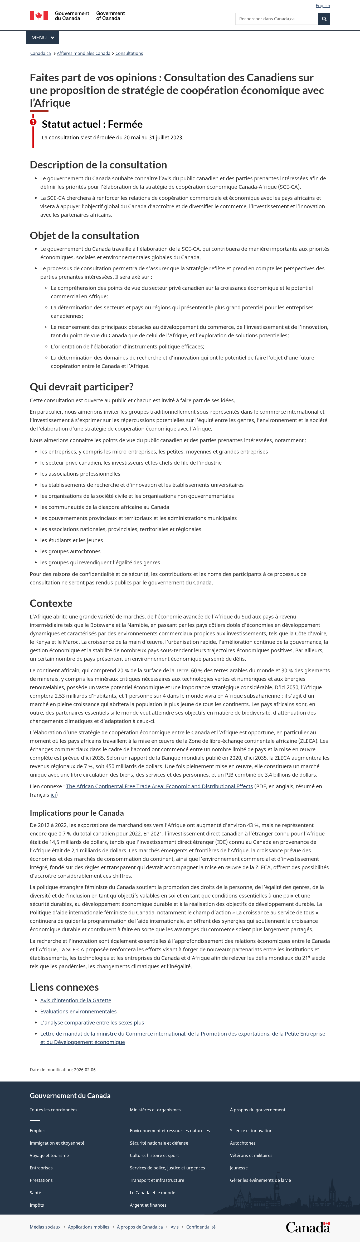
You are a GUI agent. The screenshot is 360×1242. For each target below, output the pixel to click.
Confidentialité (201, 1227)
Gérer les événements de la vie (260, 1180)
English (323, 5)
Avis (175, 1227)
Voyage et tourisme (49, 1155)
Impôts (37, 1205)
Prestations (41, 1180)
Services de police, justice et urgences (167, 1168)
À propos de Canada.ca (140, 1227)
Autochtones (243, 1143)
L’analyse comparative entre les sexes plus (92, 1022)
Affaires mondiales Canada (83, 53)
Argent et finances (148, 1205)
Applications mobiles (88, 1227)
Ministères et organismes (155, 1110)
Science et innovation (251, 1131)
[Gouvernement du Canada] (77, 16)
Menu (39, 37)
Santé (35, 1193)
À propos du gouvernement (257, 1110)
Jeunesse (239, 1168)
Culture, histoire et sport (154, 1155)
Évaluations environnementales (78, 1011)
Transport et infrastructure (157, 1180)
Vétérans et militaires (251, 1155)
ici (53, 794)
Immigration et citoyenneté (57, 1143)
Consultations (129, 53)
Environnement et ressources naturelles (170, 1131)
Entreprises (41, 1168)
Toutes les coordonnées (53, 1110)
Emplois (38, 1131)
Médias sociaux (45, 1227)
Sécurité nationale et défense (159, 1143)
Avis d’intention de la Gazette (75, 1000)
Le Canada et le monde (152, 1193)
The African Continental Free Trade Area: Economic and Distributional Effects (159, 786)
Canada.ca (40, 53)
